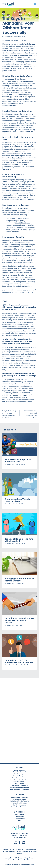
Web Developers (19, 774)
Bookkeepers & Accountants (19, 789)
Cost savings (11, 218)
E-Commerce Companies (19, 797)
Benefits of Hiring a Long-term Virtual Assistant (19, 540)
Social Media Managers (20, 785)
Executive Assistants (19, 772)
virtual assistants (27, 48)
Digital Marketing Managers (19, 787)
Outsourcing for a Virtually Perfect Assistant (17, 500)
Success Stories (19, 818)
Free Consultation (21, 292)
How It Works (19, 814)
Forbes (14, 270)
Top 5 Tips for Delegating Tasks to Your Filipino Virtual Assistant (19, 620)
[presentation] (19, 444)
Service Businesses (19, 805)
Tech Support (19, 783)
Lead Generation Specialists (19, 780)
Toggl (4, 151)
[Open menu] (35, 4)
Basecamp (6, 149)
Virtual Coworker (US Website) (13, 849)
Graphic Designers (19, 776)
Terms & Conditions (24, 860)
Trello (4, 388)
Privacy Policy (23, 858)
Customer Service (20, 781)
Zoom (21, 83)
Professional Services (19, 803)
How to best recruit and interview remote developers (19, 661)
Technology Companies (20, 807)
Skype (12, 83)
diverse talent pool (22, 223)
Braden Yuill (8, 37)
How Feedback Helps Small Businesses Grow (18, 460)
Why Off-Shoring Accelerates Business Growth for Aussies (9, 413)
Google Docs (17, 158)
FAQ (19, 820)
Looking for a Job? (11, 858)
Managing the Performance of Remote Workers (19, 579)
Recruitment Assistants (19, 778)
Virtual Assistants (19, 770)
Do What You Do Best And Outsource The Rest (30, 413)
